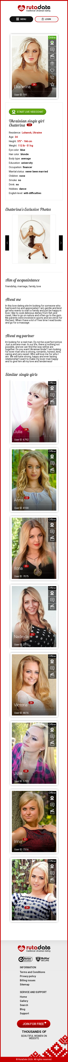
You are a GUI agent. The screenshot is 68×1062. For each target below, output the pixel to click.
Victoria (21, 705)
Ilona (18, 568)
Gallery (24, 1001)
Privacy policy (28, 976)
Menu (23, 19)
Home (23, 996)
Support (24, 1013)
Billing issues (27, 980)
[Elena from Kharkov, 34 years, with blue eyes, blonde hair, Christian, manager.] (34, 890)
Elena (19, 909)
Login (47, 19)
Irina (18, 841)
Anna (18, 500)
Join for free (33, 1024)
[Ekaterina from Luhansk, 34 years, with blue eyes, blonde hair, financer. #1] (34, 239)
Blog (22, 1009)
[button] (7, 243)
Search (24, 1005)
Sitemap (24, 984)
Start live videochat (30, 111)
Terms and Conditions (32, 972)
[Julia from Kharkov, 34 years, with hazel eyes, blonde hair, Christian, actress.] (34, 753)
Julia (18, 431)
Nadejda (21, 636)
